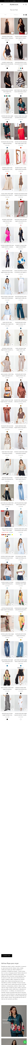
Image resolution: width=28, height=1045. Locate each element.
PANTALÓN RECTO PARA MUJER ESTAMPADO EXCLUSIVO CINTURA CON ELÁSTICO (21, 634)
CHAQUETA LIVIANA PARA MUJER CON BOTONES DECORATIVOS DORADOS (21, 246)
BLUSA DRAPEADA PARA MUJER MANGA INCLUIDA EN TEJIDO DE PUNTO (20, 426)
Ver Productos (5, 1022)
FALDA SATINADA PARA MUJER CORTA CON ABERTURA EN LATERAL (21, 349)
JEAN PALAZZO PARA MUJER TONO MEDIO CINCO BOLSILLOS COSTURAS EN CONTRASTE (21, 869)
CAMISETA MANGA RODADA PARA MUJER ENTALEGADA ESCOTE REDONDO (7, 869)
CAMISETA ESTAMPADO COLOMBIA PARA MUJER (21, 583)
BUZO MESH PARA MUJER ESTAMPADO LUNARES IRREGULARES (7, 452)
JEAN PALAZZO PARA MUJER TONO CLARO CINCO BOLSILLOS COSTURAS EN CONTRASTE (21, 503)
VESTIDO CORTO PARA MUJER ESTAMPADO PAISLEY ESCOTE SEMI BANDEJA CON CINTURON (7, 557)
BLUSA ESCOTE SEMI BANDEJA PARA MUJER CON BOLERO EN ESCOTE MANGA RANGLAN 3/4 (7, 323)
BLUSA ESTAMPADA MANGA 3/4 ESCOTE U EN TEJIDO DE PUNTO (21, 271)
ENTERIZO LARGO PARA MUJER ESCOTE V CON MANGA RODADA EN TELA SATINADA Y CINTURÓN (7, 168)
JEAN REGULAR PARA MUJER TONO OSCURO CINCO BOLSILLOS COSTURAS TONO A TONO (7, 920)
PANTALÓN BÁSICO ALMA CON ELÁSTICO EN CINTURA (20, 63)
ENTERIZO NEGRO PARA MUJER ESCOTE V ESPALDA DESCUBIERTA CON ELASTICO (7, 37)
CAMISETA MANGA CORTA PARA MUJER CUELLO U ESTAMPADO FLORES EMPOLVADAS (21, 478)
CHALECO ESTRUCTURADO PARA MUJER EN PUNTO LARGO (21, 37)
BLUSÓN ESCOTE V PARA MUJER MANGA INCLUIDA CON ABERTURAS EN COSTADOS (20, 168)
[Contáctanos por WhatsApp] (25, 1042)
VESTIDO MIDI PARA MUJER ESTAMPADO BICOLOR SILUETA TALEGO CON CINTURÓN (7, 116)
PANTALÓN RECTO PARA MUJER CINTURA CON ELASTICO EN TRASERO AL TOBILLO (21, 323)
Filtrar (5, 14)
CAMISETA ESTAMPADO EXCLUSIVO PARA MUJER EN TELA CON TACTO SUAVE (21, 843)
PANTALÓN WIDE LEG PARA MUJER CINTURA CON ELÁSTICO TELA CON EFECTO (20, 946)
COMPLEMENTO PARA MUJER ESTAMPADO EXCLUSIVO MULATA (21, 609)
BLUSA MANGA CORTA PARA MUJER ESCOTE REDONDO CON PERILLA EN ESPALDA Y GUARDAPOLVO (7, 297)
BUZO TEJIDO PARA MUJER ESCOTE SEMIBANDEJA (20, 894)
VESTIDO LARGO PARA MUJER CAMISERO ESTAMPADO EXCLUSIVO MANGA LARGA (7, 634)
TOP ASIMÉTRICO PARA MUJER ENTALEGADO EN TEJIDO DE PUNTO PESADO (7, 765)
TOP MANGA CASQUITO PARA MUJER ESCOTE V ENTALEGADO (20, 739)
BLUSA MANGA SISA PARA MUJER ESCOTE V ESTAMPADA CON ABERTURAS (7, 401)
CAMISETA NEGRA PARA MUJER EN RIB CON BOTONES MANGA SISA (7, 63)
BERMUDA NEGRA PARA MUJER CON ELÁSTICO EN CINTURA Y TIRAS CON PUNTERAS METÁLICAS (20, 688)
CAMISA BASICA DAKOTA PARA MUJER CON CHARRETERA (7, 91)
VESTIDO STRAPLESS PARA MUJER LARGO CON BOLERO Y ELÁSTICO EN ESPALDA (7, 609)
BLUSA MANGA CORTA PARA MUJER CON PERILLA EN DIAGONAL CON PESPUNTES (7, 375)
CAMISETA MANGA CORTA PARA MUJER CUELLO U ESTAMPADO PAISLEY (7, 817)
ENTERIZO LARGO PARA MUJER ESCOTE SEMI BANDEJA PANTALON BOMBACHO (7, 220)
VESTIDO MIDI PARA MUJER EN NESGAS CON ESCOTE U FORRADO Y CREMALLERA (7, 843)
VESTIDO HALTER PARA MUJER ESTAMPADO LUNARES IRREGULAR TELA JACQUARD (20, 452)
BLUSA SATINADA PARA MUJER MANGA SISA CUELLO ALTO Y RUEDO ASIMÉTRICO (7, 271)
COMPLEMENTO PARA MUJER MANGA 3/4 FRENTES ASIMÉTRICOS (7, 791)
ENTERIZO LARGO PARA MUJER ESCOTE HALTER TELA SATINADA (7, 349)
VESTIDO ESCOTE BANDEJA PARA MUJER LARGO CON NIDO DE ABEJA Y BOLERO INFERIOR (21, 142)
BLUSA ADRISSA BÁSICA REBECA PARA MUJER (7, 529)
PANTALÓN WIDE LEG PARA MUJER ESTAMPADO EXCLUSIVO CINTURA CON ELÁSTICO (7, 142)
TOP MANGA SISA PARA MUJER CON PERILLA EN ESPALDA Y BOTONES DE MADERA (20, 557)
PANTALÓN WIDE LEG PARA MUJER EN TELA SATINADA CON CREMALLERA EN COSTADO (7, 426)
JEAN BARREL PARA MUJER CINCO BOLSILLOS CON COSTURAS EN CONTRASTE (7, 660)
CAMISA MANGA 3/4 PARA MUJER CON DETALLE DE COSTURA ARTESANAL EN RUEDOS (7, 583)
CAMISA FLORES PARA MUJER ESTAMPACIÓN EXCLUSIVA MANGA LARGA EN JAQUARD (20, 116)
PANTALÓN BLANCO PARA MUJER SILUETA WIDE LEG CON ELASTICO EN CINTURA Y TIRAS (20, 297)
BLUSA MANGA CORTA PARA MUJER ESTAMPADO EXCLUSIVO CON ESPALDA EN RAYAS (7, 688)
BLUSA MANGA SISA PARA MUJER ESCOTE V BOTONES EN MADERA (7, 946)
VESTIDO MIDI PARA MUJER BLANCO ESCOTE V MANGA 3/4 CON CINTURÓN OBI (21, 714)
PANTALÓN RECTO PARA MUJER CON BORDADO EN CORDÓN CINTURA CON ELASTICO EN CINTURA (7, 478)
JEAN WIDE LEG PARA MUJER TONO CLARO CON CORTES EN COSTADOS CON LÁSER (21, 660)
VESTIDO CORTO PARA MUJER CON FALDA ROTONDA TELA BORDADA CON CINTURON (20, 817)
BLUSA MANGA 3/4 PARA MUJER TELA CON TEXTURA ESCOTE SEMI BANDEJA (21, 765)
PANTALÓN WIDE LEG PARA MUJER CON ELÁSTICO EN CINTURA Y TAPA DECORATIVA (21, 220)
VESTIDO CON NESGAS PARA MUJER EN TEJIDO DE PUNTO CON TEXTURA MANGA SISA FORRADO (20, 194)
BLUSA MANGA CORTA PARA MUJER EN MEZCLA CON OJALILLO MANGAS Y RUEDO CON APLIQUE (7, 739)
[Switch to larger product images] (23, 14)
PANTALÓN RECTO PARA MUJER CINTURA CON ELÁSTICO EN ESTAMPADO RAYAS (7, 714)
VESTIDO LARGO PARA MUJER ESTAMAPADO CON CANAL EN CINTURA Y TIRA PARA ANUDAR (20, 529)
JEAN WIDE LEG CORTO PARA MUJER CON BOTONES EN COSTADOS (7, 503)
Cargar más (6, 955)
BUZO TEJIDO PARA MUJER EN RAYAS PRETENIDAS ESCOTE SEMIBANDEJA (20, 91)
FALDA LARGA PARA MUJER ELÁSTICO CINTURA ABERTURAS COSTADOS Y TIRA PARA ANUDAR (21, 920)
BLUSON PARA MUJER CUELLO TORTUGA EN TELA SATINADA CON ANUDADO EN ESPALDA (20, 401)
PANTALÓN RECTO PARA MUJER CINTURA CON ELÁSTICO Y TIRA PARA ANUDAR (20, 375)
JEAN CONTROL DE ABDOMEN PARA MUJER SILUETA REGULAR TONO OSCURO (7, 894)
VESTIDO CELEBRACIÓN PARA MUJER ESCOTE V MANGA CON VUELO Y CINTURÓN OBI (7, 246)
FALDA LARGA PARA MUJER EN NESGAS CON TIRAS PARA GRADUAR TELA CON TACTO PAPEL (7, 194)
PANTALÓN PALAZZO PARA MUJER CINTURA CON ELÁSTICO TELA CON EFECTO (20, 791)
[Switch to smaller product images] (26, 14)
